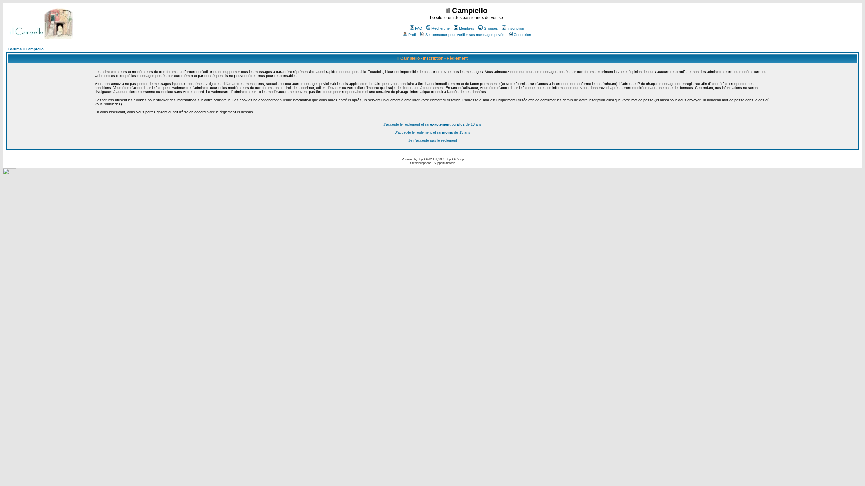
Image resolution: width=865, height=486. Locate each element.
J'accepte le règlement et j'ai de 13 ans (432, 132)
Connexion (522, 35)
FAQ (418, 28)
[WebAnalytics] (9, 175)
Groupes (491, 28)
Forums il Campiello (26, 49)
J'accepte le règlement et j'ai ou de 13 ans (432, 124)
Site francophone (420, 163)
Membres (466, 28)
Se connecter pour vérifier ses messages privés (464, 35)
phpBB (422, 159)
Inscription (515, 28)
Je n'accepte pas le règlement (432, 140)
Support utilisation (444, 163)
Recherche (440, 28)
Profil (412, 35)
